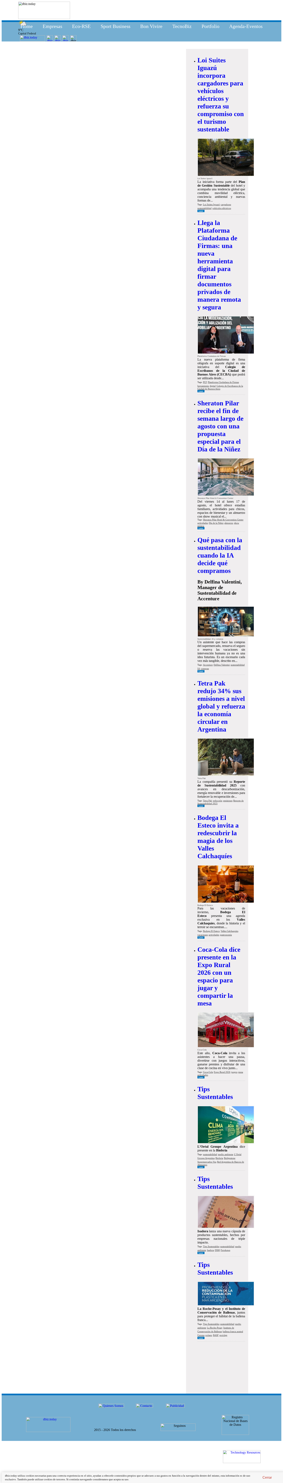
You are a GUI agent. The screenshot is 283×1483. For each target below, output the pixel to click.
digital (213, 386)
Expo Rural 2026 (222, 1072)
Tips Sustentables (215, 1092)
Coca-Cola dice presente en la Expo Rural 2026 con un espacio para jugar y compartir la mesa (218, 976)
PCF (205, 382)
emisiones (227, 800)
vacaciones (202, 935)
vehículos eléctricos (221, 208)
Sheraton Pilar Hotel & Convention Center (223, 519)
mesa (240, 1072)
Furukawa (225, 1250)
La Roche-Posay (215, 1327)
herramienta (203, 386)
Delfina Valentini (222, 665)
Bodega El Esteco (211, 931)
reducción (217, 800)
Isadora (210, 1250)
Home (27, 26)
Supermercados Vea (206, 1162)
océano (208, 1335)
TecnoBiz (182, 26)
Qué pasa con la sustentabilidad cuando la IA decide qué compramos (219, 555)
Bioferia (219, 1158)
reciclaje (223, 1335)
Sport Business (115, 26)
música (200, 526)
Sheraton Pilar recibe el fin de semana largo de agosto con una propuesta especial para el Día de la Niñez (220, 426)
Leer (200, 211)
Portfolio (210, 26)
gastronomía (226, 935)
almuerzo (228, 523)
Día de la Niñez (216, 523)
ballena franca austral (233, 1331)
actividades (202, 523)
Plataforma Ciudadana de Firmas (223, 382)
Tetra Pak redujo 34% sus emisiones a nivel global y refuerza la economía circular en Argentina (221, 706)
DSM (217, 1250)
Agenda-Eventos (245, 26)
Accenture (208, 665)
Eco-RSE (81, 26)
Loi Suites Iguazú (211, 204)
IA (198, 668)
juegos (234, 1072)
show (236, 523)
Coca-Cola (208, 1072)
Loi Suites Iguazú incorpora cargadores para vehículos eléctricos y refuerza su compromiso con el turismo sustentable (220, 94)
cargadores (226, 204)
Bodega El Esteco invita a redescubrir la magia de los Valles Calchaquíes (218, 837)
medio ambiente (225, 1154)
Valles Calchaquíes (229, 931)
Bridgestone (229, 1158)
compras (205, 668)
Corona (200, 1335)
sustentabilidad (204, 208)
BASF (216, 1335)
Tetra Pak (207, 800)
